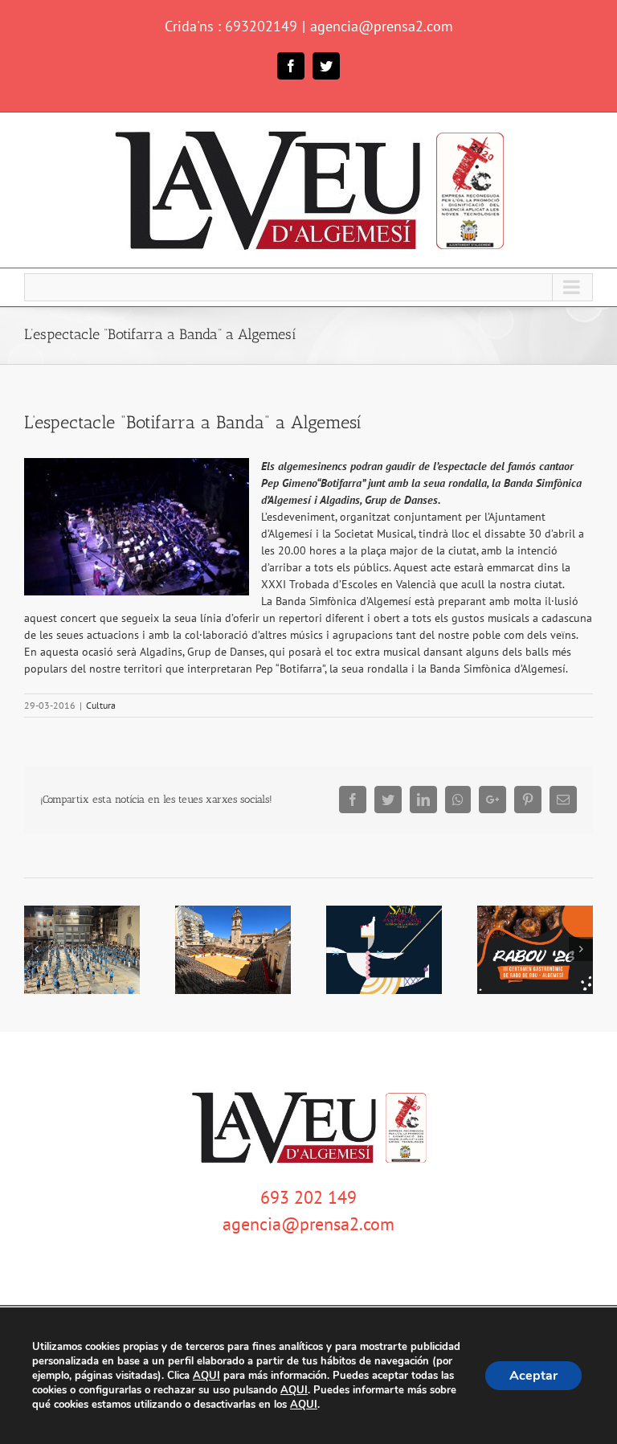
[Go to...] (308, 287)
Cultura (101, 705)
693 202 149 (308, 1197)
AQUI (206, 1375)
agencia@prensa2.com (381, 26)
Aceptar (533, 1376)
